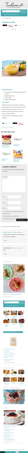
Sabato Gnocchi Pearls (10, 349)
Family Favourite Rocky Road (21, 316)
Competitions (20, 449)
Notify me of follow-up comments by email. (11, 216)
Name (5, 197)
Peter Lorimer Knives (9, 352)
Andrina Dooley (6, 232)
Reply (5, 240)
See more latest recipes (7, 296)
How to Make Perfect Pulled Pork (9, 436)
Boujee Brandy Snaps (12, 294)
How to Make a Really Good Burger (9, 430)
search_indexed (10, 127)
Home (3, 18)
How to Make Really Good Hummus (10, 427)
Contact (6, 449)
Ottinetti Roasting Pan (9, 354)
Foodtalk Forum (13, 449)
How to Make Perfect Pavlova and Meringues (10, 439)
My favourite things (10, 332)
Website (4, 208)
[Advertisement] (14, 45)
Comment (5, 177)
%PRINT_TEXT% (21, 25)
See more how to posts (8, 441)
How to (5, 408)
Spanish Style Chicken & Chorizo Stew (6, 325)
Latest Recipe (7, 261)
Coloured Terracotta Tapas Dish (9, 360)
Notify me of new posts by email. (9, 218)
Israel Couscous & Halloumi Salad (13, 316)
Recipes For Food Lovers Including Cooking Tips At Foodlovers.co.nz (14, 3)
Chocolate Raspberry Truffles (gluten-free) (21, 325)
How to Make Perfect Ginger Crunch (9, 433)
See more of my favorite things (9, 362)
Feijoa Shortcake (13, 324)
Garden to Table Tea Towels (9, 357)
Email (5, 203)
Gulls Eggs (7, 351)
